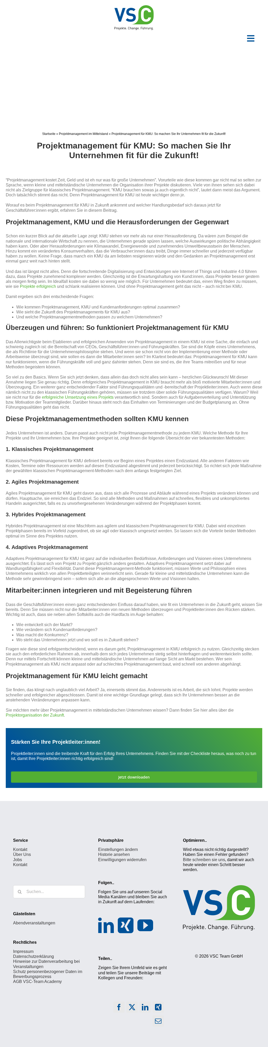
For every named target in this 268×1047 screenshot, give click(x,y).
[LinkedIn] (106, 925)
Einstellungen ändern (118, 849)
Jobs (17, 859)
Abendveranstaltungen (34, 923)
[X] (131, 1008)
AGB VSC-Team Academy (37, 981)
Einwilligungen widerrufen (122, 859)
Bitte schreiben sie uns (204, 859)
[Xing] (125, 925)
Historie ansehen (114, 854)
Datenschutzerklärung (33, 956)
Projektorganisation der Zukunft (35, 715)
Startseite (48, 134)
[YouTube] (145, 925)
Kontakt (20, 849)
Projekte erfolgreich (38, 286)
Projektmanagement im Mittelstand (83, 134)
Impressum (23, 951)
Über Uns (22, 854)
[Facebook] (118, 1008)
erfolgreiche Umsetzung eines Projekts (78, 397)
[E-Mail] (158, 1022)
